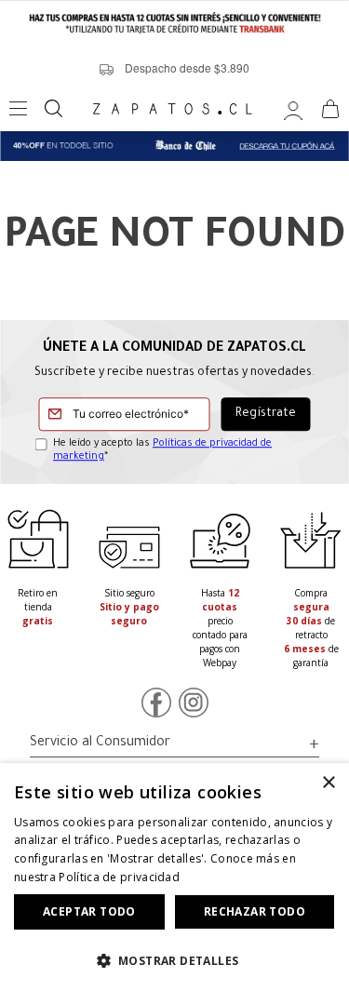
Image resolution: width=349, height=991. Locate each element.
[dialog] (174, 877)
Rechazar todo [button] (254, 911)
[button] (174, 959)
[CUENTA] (293, 108)
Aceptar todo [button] (89, 911)
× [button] (328, 783)
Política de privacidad (119, 877)
